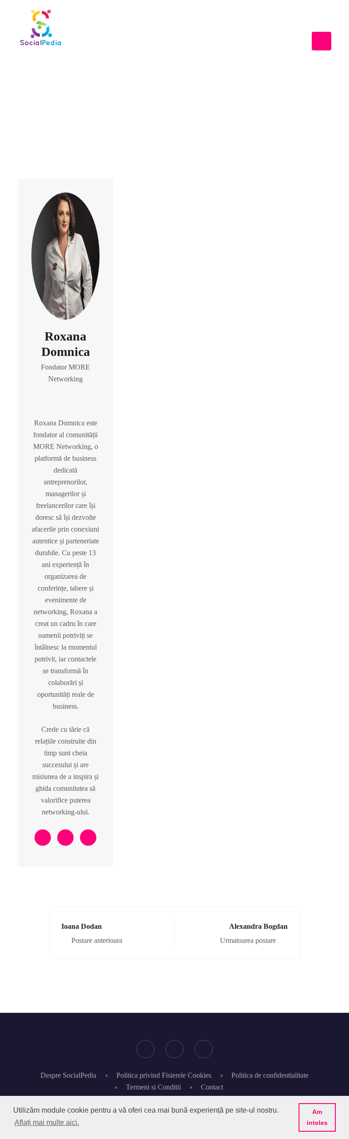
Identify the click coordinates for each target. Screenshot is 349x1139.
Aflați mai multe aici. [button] (47, 1122)
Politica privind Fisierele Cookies (163, 1075)
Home (125, 83)
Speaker (158, 83)
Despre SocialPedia (68, 1075)
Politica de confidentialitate (270, 1075)
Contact (212, 1087)
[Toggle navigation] (321, 41)
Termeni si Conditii (153, 1087)
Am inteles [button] (317, 1117)
